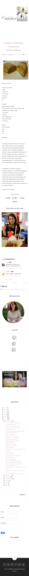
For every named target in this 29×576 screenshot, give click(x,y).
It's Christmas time (10, 429)
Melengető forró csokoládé (12, 437)
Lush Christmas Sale (10, 424)
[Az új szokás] (15, 229)
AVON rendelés (9, 447)
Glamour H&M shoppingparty (12, 460)
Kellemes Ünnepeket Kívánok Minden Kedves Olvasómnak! (15, 432)
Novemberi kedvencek (11, 465)
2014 (5, 414)
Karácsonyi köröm (10, 454)
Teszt (4, 28)
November (8, 475)
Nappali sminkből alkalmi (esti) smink (14, 473)
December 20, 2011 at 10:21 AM (14, 268)
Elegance (6, 569)
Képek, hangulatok (10, 434)
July (6, 482)
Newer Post (4, 283)
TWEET (15, 198)
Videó (4, 32)
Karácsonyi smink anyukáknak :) (13, 455)
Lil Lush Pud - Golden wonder (12, 428)
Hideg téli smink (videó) (11, 436)
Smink (10, 23)
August (7, 480)
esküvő (17, 32)
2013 (5, 416)
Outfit (16, 23)
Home (10, 32)
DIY (10, 28)
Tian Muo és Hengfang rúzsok (13, 423)
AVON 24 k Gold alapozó (11, 445)
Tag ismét (7, 469)
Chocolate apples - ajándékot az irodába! (16, 467)
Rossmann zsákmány (10, 459)
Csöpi (7, 262)
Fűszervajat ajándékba (11, 439)
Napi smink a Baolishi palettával (13, 462)
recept (25, 54)
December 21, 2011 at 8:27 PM (13, 276)
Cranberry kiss (9, 452)
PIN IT (15, 201)
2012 (5, 418)
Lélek (4, 23)
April (6, 485)
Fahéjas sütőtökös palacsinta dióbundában (12, 441)
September (8, 478)
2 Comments (18, 54)
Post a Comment (8, 279)
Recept (21, 28)
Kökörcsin (8, 271)
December (8, 421)
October (7, 477)
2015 (5, 413)
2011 (5, 419)
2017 (5, 409)
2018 (5, 408)
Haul (15, 28)
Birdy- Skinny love (9, 457)
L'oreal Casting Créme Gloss (12, 426)
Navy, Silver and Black (10, 444)
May (6, 483)
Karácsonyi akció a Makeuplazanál (14, 464)
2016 (5, 411)
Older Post (25, 283)
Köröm (22, 23)
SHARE (8, 198)
